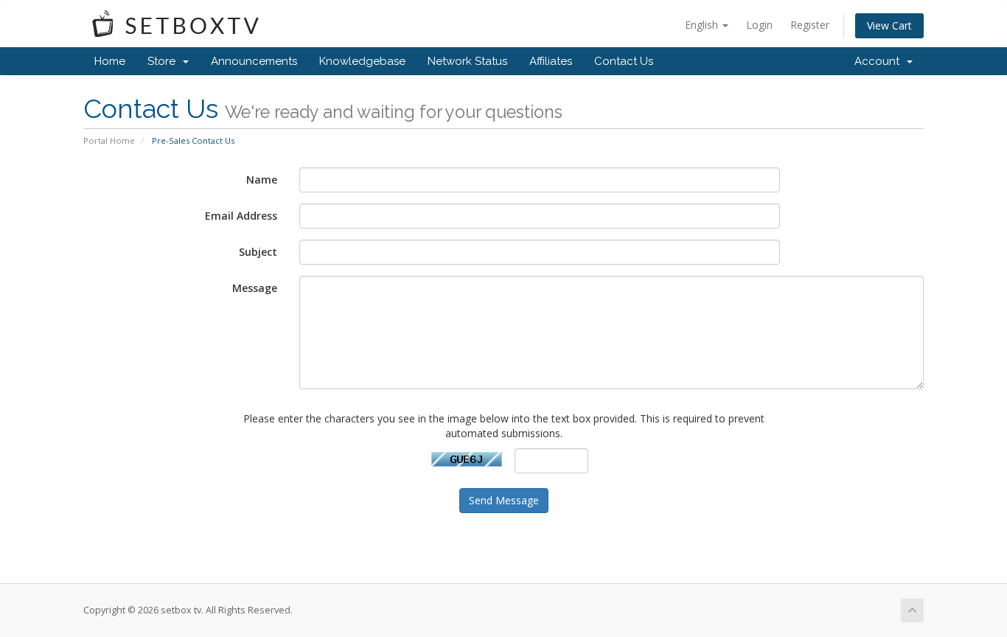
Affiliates (550, 61)
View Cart (889, 25)
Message (254, 288)
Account (879, 61)
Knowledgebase (362, 61)
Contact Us (623, 61)
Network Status (467, 61)
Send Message (504, 500)
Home (109, 61)
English (703, 25)
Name (261, 180)
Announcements (254, 61)
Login (759, 25)
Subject (258, 252)
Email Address (241, 216)
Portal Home (109, 140)
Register (809, 25)
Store (164, 61)
